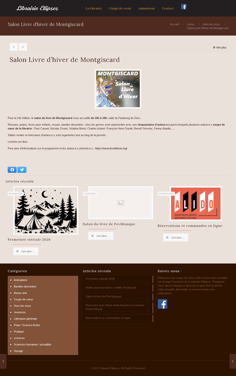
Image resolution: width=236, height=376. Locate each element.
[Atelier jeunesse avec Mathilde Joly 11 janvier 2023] (3, 361)
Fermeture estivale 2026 (29, 239)
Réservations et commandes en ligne (190, 226)
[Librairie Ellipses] (37, 8)
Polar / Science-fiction (27, 325)
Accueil (174, 24)
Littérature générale (25, 318)
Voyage (18, 350)
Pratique (19, 331)
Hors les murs (211, 24)
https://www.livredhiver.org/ (111, 148)
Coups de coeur (23, 299)
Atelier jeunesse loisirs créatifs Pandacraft (111, 287)
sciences (19, 338)
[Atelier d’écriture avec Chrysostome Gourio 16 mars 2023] (233, 361)
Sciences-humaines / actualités (32, 344)
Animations (20, 280)
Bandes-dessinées (25, 286)
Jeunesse (20, 312)
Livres (191, 24)
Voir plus (221, 47)
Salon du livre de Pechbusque (109, 224)
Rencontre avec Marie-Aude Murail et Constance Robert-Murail (115, 307)
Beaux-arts (20, 292)
